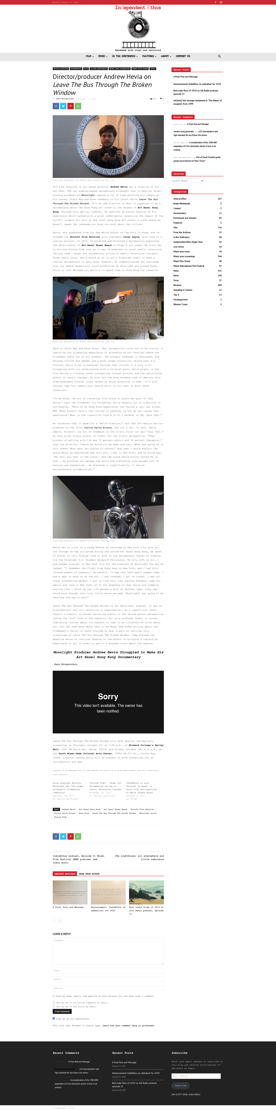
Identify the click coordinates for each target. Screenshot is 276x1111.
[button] (219, 56)
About (165, 56)
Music (101, 56)
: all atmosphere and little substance (139, 858)
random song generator (183, 131)
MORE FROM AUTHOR (89, 874)
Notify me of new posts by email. (77, 1006)
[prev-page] (55, 920)
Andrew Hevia (118, 187)
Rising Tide (60, 817)
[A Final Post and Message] (70, 892)
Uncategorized (180, 299)
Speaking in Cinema (182, 289)
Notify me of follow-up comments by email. (83, 1003)
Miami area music (181, 251)
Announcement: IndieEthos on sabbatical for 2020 (197, 84)
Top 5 (176, 294)
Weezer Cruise (180, 304)
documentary (76, 68)
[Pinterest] (70, 106)
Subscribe (180, 1085)
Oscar (152, 68)
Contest (177, 208)
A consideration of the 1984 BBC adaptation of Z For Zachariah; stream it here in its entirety (195, 146)
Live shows (178, 246)
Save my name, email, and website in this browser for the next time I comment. (105, 996)
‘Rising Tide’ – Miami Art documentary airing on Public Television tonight (105, 786)
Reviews (177, 285)
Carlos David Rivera (64, 813)
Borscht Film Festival (85, 237)
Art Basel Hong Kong (89, 809)
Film (88, 56)
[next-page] (60, 920)
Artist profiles (61, 68)
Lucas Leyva (131, 237)
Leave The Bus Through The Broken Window (114, 813)
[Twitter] (63, 106)
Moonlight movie (148, 813)
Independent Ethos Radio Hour (188, 241)
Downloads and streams (184, 217)
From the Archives (182, 232)
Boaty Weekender (181, 203)
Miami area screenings (120, 68)
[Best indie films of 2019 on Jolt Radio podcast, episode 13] (146, 892)
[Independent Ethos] (138, 29)
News (176, 275)
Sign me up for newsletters (72, 1019)
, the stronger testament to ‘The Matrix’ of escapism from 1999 (197, 102)
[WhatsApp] (78, 106)
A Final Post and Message (68, 907)
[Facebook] (215, 2)
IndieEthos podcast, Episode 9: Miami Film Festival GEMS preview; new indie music (78, 859)
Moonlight (87, 195)
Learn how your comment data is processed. (129, 1025)
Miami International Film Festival (188, 265)
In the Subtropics (123, 56)
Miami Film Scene (140, 68)
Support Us (183, 56)
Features (148, 56)
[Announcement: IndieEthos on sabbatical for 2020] (108, 892)
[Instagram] (220, 2)
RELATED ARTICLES (65, 874)
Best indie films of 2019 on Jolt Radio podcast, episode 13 (146, 910)
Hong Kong (84, 813)
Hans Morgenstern (65, 99)
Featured (177, 222)
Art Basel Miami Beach (96, 245)
